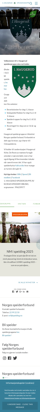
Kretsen (22, 204)
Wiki (19, 174)
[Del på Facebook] (13, 292)
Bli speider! (7, 335)
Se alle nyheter (26, 282)
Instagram (4, 358)
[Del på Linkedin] (23, 292)
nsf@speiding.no (15, 315)
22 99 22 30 (14, 312)
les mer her (6, 85)
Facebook (16, 177)
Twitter (14, 358)
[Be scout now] (33, 14)
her (18, 332)
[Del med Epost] (27, 292)
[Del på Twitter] (16, 292)
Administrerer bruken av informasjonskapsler (20, 398)
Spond (25, 174)
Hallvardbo (19, 165)
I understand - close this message (20, 405)
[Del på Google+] (20, 292)
